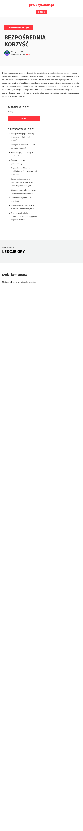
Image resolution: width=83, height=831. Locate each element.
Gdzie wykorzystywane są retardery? (21, 199)
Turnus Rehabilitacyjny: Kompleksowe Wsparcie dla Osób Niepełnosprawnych (22, 182)
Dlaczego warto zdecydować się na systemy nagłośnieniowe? (23, 191)
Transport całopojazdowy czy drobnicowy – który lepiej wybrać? (22, 137)
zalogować (13, 282)
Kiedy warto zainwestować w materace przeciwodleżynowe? (23, 207)
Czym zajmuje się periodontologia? (18, 162)
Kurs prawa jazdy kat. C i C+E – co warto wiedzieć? (24, 146)
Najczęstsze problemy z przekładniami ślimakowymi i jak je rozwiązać (24, 171)
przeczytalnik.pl (41, 5)
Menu (42, 12)
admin (28, 54)
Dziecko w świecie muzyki (19, 27)
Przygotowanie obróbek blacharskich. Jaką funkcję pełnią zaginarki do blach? (24, 216)
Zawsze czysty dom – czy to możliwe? (22, 154)
